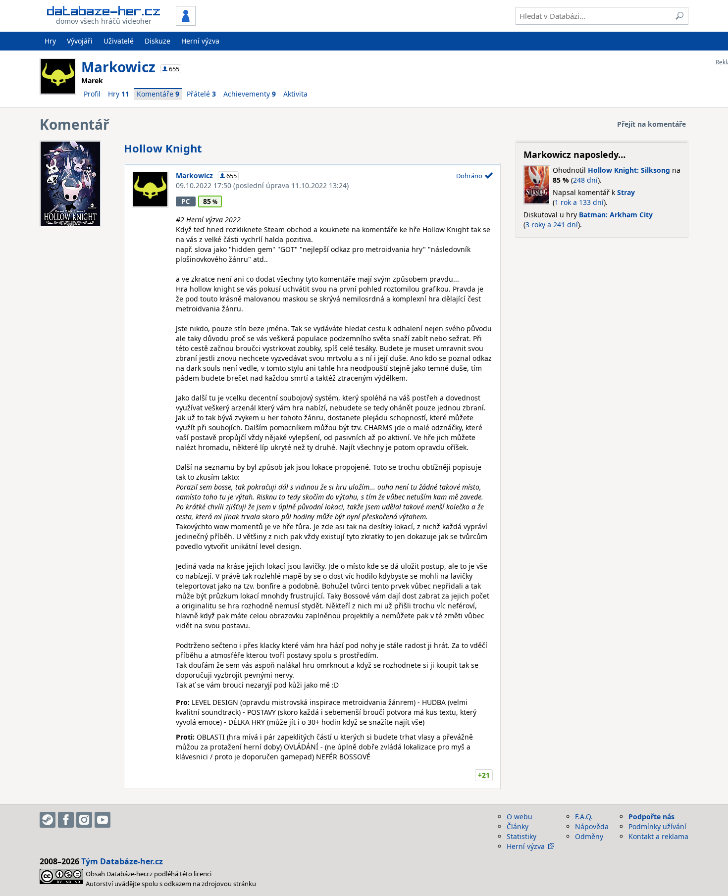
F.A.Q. (584, 816)
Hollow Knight (163, 148)
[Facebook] (66, 820)
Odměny (589, 836)
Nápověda (592, 826)
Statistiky (521, 836)
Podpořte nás (651, 816)
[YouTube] (102, 820)
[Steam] (47, 820)
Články (517, 826)
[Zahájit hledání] (679, 16)
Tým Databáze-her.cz (122, 861)
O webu (519, 816)
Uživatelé (119, 41)
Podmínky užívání (657, 826)
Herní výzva (200, 41)
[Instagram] (84, 820)
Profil (92, 94)
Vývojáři (80, 41)
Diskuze (157, 41)
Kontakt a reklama (658, 836)
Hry (50, 41)
